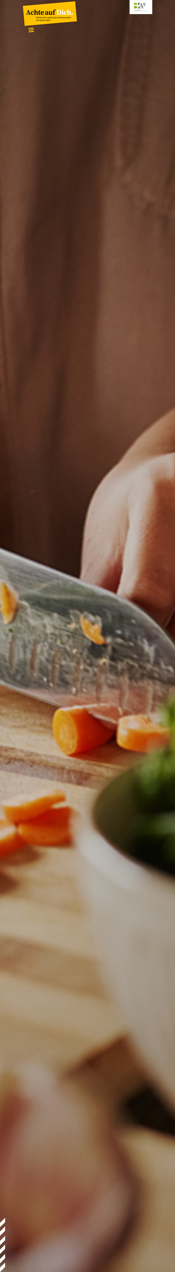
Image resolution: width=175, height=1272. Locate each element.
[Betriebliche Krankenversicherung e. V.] (115, 13)
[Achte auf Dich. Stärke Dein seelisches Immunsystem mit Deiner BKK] (50, 25)
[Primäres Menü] (31, 29)
